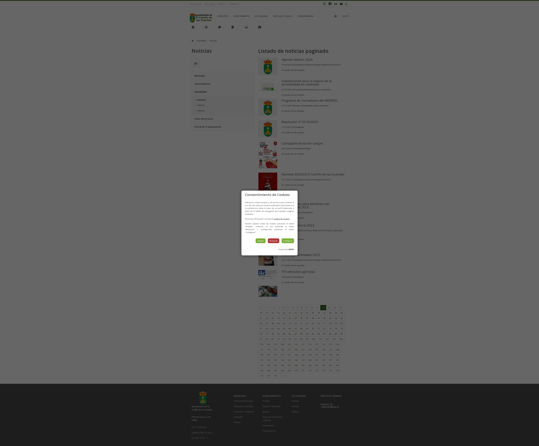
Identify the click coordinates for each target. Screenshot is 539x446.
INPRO (291, 249)
